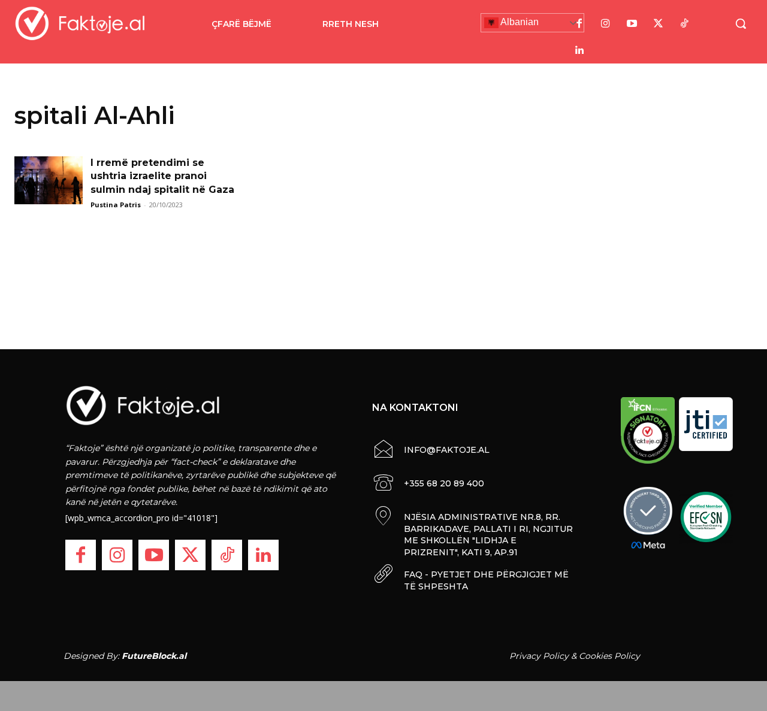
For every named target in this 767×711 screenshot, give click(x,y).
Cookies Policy (609, 656)
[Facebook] (579, 24)
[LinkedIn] (579, 50)
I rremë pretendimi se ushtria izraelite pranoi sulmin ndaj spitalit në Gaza (162, 176)
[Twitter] (658, 24)
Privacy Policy (539, 656)
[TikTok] (685, 24)
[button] (741, 23)
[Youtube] (632, 24)
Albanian (519, 22)
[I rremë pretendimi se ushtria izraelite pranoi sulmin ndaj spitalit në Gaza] (48, 180)
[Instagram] (606, 24)
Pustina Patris (115, 204)
